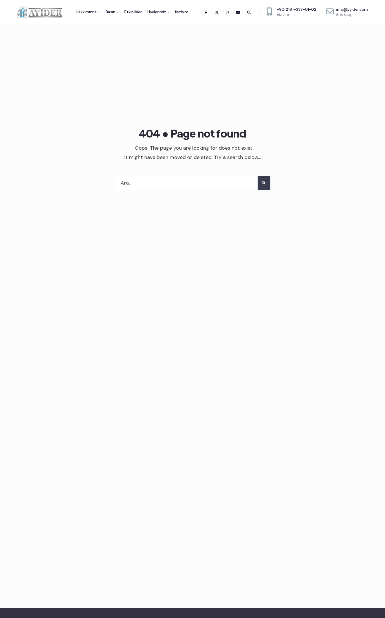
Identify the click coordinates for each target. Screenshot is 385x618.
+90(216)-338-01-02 (297, 12)
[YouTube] (238, 12)
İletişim (181, 11)
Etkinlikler (133, 11)
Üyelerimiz (156, 11)
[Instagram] (227, 12)
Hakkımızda (86, 11)
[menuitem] (88, 12)
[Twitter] (217, 12)
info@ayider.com (352, 12)
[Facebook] (206, 12)
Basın (110, 11)
